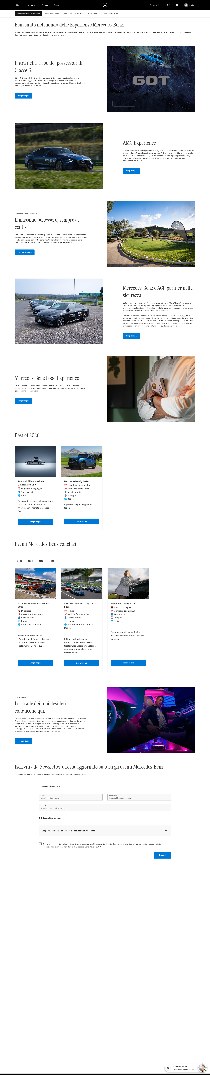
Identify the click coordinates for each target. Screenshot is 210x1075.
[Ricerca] (168, 5)
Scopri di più (23, 95)
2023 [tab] (41, 561)
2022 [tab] (51, 561)
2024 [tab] (30, 561)
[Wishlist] (177, 5)
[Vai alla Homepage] (105, 5)
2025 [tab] (19, 561)
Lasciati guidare (25, 252)
